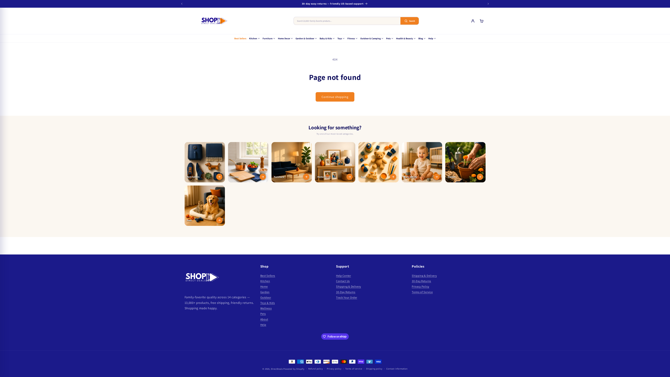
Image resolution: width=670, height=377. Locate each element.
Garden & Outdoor (305, 38)
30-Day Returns (345, 292)
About (264, 319)
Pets (388, 38)
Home (264, 286)
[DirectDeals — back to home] (214, 21)
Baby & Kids (326, 38)
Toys (339, 38)
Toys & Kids (267, 303)
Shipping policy (374, 368)
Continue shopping (335, 97)
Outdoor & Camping (370, 38)
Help (430, 38)
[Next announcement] (488, 4)
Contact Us (343, 281)
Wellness (266, 308)
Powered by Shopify (293, 368)
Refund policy (315, 368)
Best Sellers (240, 38)
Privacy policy (334, 368)
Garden (265, 292)
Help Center (343, 276)
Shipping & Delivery (348, 286)
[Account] (473, 21)
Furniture (268, 38)
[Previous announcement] (182, 4)
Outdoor (265, 297)
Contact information (396, 368)
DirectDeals (277, 368)
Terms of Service (422, 292)
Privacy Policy (420, 286)
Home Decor (284, 38)
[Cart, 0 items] (482, 21)
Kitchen (253, 38)
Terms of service (353, 368)
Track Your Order (346, 297)
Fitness (351, 38)
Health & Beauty (404, 38)
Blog (420, 38)
